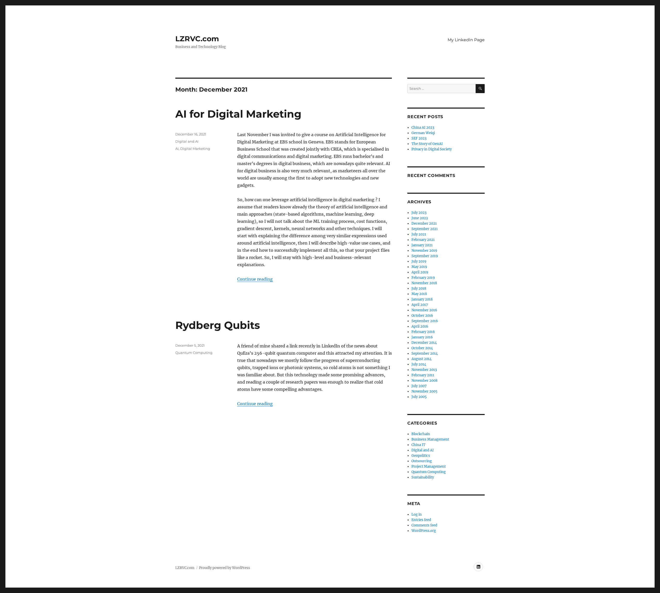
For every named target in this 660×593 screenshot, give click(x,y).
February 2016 (423, 332)
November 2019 (424, 250)
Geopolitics (420, 455)
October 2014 (422, 348)
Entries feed (421, 520)
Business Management (430, 439)
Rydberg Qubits (217, 325)
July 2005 (419, 397)
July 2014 (418, 364)
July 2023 (418, 212)
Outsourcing (421, 461)
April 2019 (419, 272)
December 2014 (424, 342)
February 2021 (423, 240)
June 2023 (419, 218)
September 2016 (424, 321)
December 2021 (424, 223)
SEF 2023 (418, 138)
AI (177, 149)
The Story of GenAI (427, 144)
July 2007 (419, 386)
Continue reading (255, 279)
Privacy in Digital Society (431, 149)
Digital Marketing (195, 149)
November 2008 (424, 380)
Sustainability (422, 477)
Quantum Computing (193, 353)
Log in (416, 514)
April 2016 (419, 326)
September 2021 (424, 229)
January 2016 (422, 337)
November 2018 (424, 283)
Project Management (428, 466)
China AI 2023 (422, 127)
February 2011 (422, 375)
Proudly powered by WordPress (224, 568)
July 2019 (418, 261)
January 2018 (422, 299)
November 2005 (424, 391)
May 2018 (419, 294)
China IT (418, 445)
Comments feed (424, 525)
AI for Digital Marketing (238, 114)
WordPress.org (423, 531)
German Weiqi (423, 133)
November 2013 (424, 370)
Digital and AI (187, 141)
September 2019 (424, 256)
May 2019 (419, 267)
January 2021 (422, 245)
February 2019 (423, 277)
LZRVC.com (197, 38)
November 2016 (424, 310)
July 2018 (418, 288)
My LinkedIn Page (466, 39)
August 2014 (421, 359)
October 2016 (422, 315)
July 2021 (418, 234)
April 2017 (419, 305)
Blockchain (420, 434)
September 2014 (424, 353)
